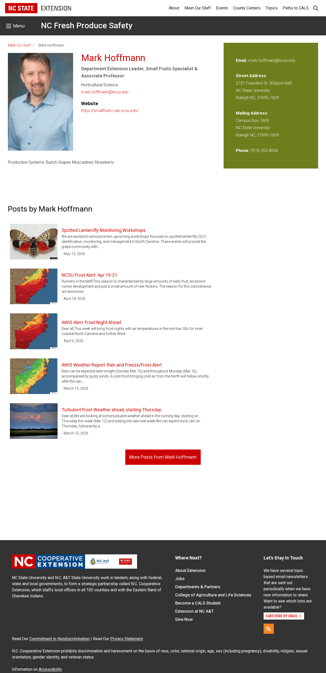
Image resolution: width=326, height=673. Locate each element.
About (174, 8)
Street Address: (251, 75)
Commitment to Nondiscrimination (59, 638)
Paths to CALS (296, 8)
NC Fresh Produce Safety (86, 25)
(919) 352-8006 (264, 150)
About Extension (190, 570)
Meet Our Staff (197, 8)
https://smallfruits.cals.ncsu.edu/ (110, 110)
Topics (272, 8)
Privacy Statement (126, 638)
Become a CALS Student (198, 603)
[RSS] (269, 629)
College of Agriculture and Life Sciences (213, 595)
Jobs (180, 578)
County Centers (247, 8)
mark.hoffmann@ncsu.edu (104, 92)
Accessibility (50, 669)
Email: (242, 60)
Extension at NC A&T (194, 611)
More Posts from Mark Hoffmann (163, 457)
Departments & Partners (197, 586)
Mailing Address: (252, 113)
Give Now (184, 619)
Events (222, 8)
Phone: (242, 150)
